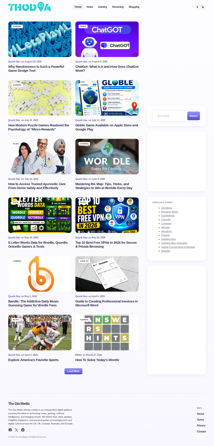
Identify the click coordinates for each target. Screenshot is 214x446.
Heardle (165, 251)
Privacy (201, 425)
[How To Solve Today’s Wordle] (107, 332)
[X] (16, 430)
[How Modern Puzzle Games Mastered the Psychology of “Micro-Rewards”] (40, 98)
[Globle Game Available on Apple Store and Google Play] (107, 98)
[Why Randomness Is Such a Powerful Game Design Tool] (40, 39)
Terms (200, 419)
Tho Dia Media (19, 404)
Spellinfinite (168, 215)
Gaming (17, 26)
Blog (16, 144)
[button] (200, 7)
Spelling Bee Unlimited (174, 243)
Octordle (166, 219)
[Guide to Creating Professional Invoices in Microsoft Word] (107, 274)
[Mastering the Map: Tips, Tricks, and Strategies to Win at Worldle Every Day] (107, 156)
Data (15, 202)
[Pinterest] (23, 430)
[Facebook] (10, 430)
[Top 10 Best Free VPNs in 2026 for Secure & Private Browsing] (107, 215)
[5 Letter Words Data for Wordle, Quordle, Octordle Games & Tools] (40, 215)
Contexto (166, 223)
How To (84, 261)
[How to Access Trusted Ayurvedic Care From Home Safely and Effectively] (40, 156)
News (83, 26)
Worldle (165, 227)
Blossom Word (169, 212)
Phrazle (165, 235)
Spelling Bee (168, 239)
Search (193, 116)
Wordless (166, 231)
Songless (166, 208)
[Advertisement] (176, 160)
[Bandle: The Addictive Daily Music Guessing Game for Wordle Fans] (40, 274)
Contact (201, 431)
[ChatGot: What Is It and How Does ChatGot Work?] (107, 39)
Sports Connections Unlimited (178, 247)
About (200, 414)
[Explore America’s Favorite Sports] (40, 332)
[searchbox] (169, 116)
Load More (73, 371)
